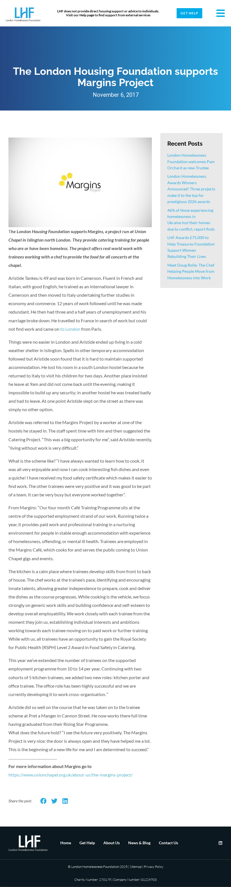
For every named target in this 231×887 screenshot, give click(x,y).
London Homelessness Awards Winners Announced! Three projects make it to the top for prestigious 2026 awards (191, 189)
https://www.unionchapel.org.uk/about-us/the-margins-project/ (70, 774)
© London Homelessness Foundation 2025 (98, 867)
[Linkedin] (220, 843)
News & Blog (139, 842)
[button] (43, 801)
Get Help (87, 842)
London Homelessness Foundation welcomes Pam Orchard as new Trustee (191, 161)
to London (70, 329)
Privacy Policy (153, 867)
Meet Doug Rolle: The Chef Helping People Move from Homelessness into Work (190, 271)
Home (65, 842)
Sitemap (135, 867)
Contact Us (168, 842)
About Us (111, 842)
